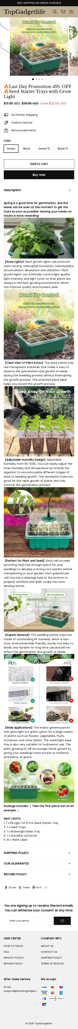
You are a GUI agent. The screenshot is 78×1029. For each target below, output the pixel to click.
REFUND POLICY (13, 963)
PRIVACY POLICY (14, 958)
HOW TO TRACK (13, 946)
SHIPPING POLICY (51, 958)
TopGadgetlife (23, 11)
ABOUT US (47, 946)
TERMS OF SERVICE (52, 963)
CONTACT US (49, 952)
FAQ (6, 952)
